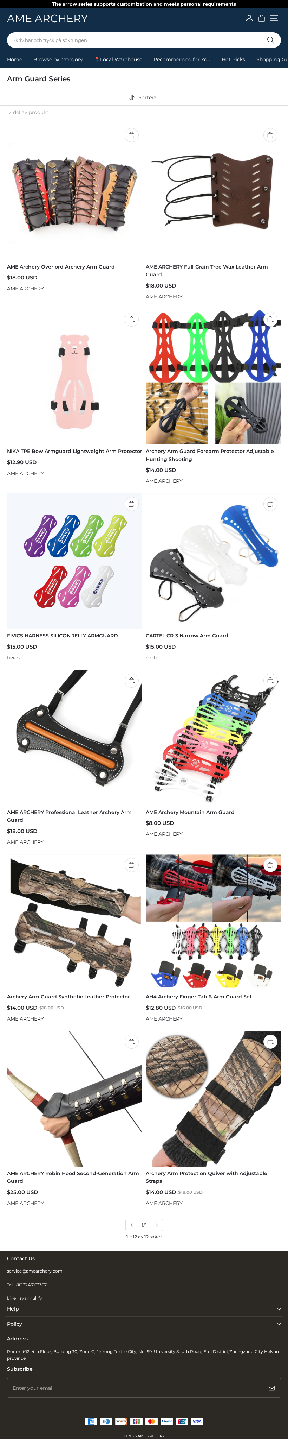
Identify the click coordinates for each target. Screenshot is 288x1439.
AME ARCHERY (151, 1436)
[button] (274, 18)
